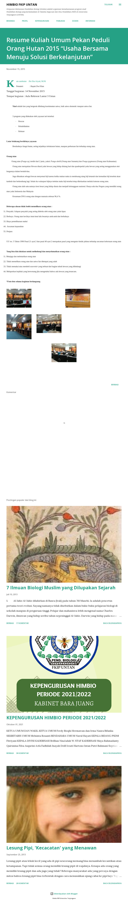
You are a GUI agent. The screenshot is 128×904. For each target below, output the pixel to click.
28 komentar (22, 883)
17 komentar (22, 623)
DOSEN (75, 21)
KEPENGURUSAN (42, 21)
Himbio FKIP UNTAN (21, 4)
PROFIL (25, 21)
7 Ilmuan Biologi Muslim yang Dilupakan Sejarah (61, 588)
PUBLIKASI (60, 21)
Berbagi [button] (114, 384)
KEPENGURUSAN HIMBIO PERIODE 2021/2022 (56, 718)
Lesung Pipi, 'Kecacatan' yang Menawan (51, 848)
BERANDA (10, 21)
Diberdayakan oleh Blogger (65, 893)
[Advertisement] (64, 477)
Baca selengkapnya (112, 623)
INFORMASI (90, 21)
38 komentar (22, 753)
